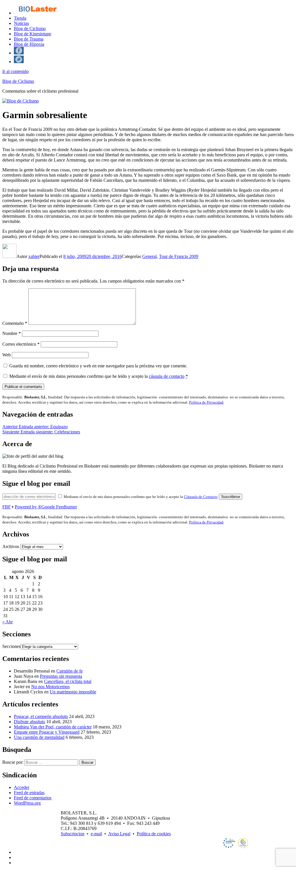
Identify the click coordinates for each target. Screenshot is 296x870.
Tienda (20, 18)
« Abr (7, 621)
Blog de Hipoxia (29, 44)
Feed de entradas (29, 792)
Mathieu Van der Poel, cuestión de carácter (53, 726)
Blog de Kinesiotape (32, 33)
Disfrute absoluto (29, 721)
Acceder (21, 787)
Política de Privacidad (206, 402)
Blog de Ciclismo (30, 28)
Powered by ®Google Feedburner (46, 506)
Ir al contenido (15, 71)
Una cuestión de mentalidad (39, 737)
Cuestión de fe (69, 670)
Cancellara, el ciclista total (67, 681)
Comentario (14, 323)
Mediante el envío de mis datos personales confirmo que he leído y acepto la (98, 376)
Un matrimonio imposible (73, 691)
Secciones (11, 646)
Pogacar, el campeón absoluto (41, 716)
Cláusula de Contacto (201, 496)
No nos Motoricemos (50, 686)
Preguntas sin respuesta (61, 676)
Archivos (10, 546)
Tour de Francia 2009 (178, 256)
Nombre (11, 333)
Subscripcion (72, 833)
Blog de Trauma (28, 38)
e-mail (96, 833)
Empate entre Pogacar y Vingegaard (46, 732)
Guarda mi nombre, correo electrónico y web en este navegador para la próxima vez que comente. (98, 365)
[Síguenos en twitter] (19, 61)
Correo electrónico (21, 344)
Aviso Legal (119, 833)
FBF (6, 506)
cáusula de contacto (166, 376)
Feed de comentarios (32, 797)
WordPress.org (27, 803)
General (149, 256)
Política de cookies (154, 833)
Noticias (21, 23)
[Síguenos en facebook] (19, 52)
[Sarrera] (37, 12)
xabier (34, 256)
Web (6, 354)
